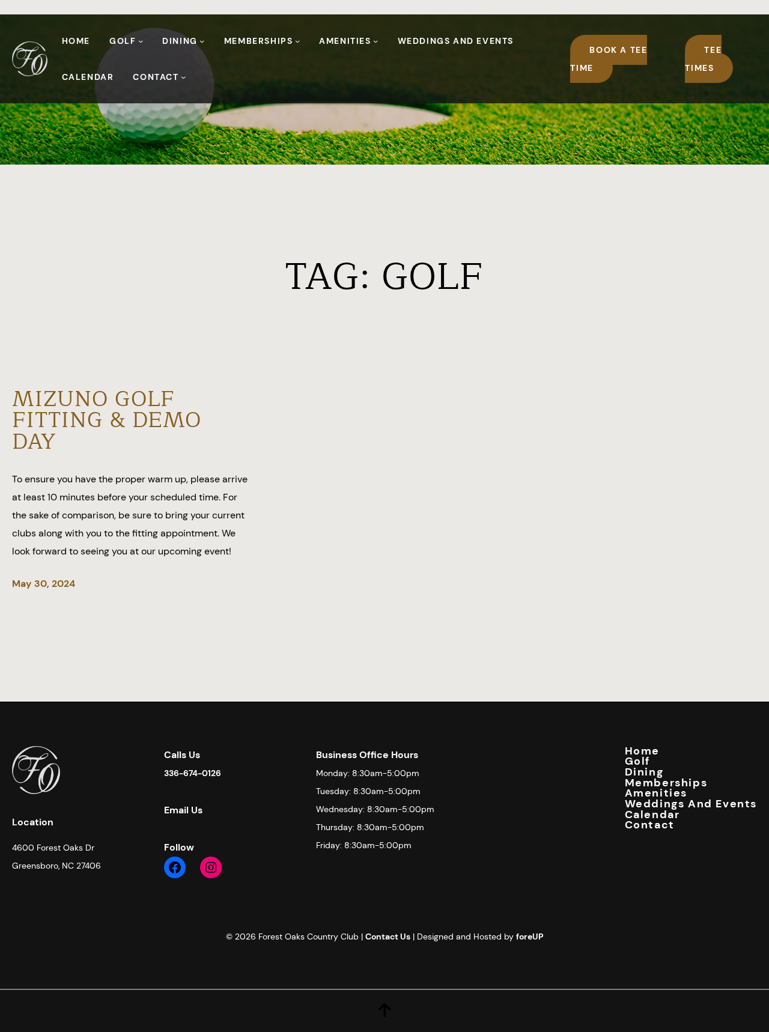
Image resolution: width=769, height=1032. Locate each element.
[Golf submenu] (140, 40)
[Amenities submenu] (375, 40)
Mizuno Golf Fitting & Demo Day (106, 421)
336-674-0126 (192, 773)
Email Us (183, 810)
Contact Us (387, 936)
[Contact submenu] (183, 76)
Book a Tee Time (608, 58)
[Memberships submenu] (297, 40)
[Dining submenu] (201, 40)
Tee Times (703, 58)
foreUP (530, 936)
